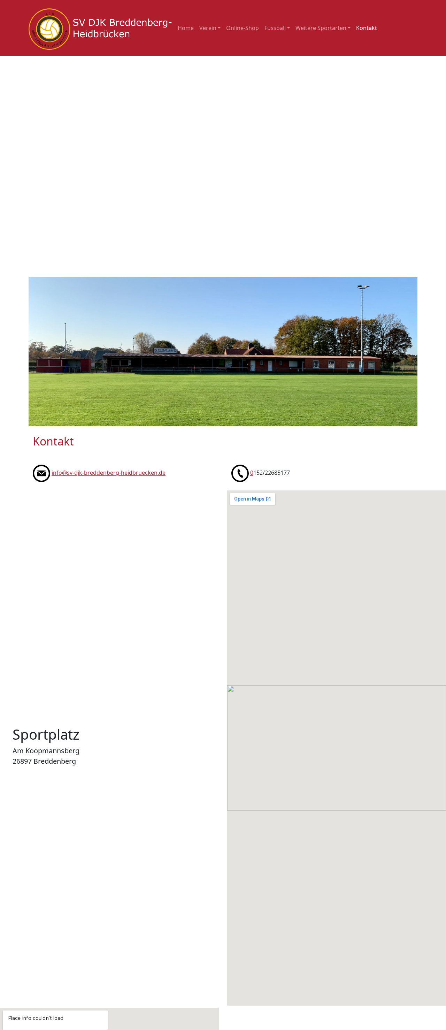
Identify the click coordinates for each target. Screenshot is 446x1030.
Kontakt (366, 28)
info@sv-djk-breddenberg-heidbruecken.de (109, 473)
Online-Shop (242, 28)
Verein (207, 28)
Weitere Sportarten (320, 28)
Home (186, 28)
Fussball (275, 28)
